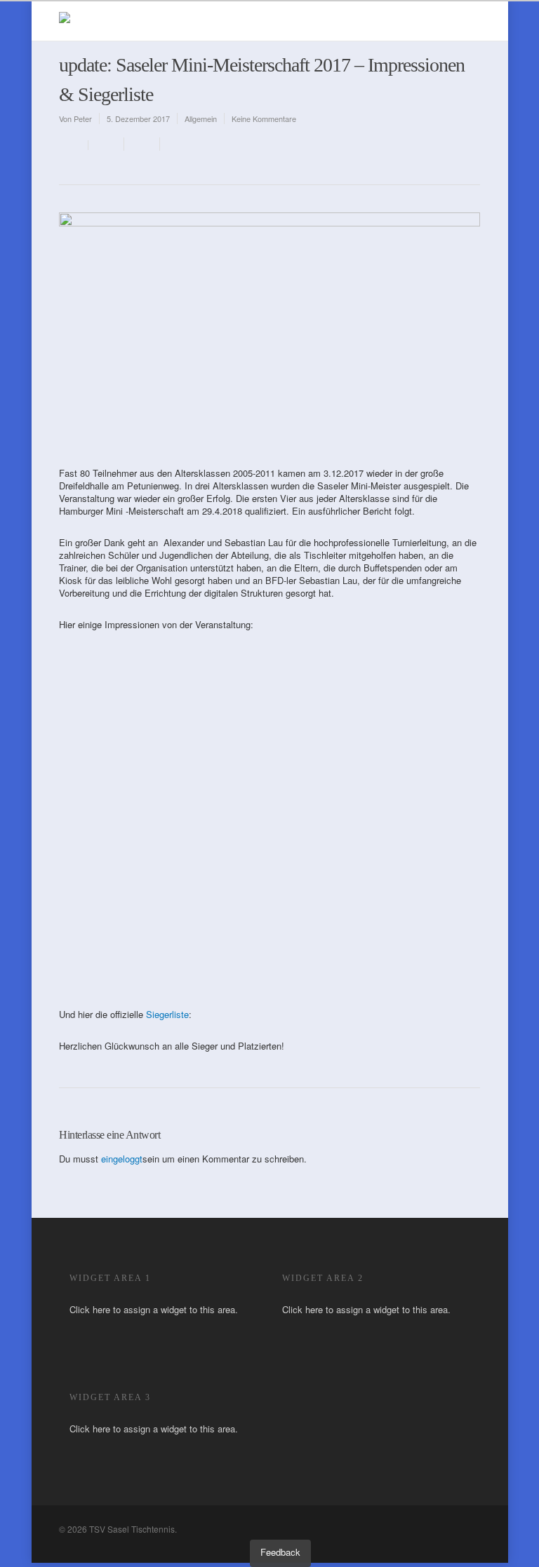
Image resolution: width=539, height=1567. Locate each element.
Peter (83, 118)
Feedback (280, 1552)
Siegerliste (167, 1014)
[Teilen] (106, 144)
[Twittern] (142, 144)
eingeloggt (121, 1158)
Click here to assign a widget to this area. (153, 1309)
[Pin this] (175, 144)
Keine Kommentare (264, 118)
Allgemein (201, 118)
